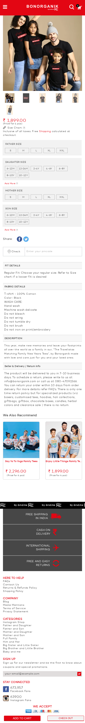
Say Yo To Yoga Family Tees (21, 461)
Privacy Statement (15, 611)
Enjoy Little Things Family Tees (64, 461)
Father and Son (13, 629)
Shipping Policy (13, 591)
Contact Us (11, 584)
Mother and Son (14, 635)
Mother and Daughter (17, 632)
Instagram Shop (14, 622)
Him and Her (11, 642)
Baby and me (12, 652)
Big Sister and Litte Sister (21, 645)
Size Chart (14, 128)
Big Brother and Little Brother (23, 648)
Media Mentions (13, 605)
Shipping (45, 131)
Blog (6, 601)
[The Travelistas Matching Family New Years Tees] (42, 51)
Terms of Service (14, 608)
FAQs (6, 581)
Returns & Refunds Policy (20, 588)
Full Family (10, 638)
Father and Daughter (17, 625)
